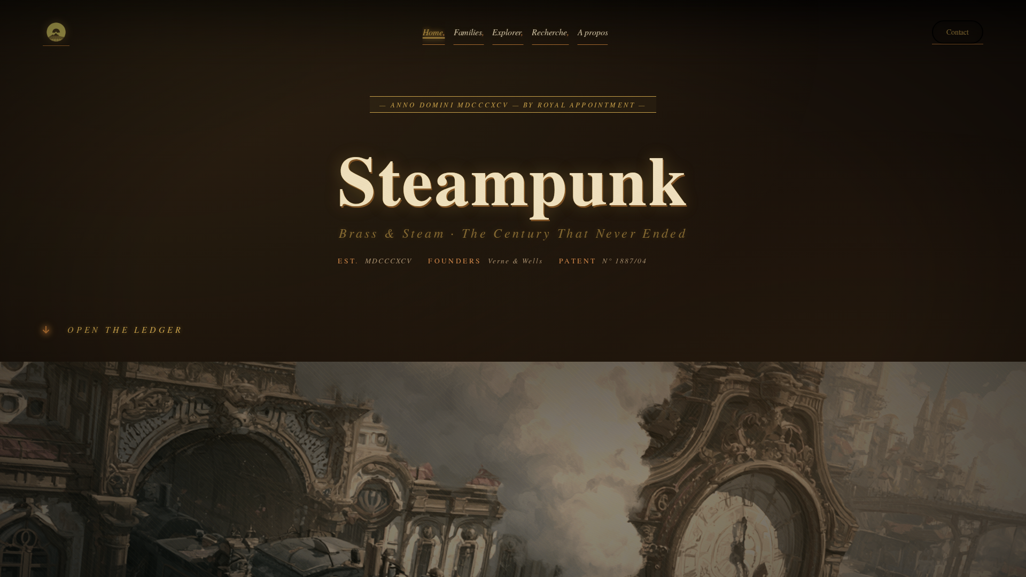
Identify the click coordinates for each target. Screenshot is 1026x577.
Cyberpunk (357, 96)
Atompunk (356, 182)
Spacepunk (449, 96)
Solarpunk (448, 131)
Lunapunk (448, 113)
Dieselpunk (357, 131)
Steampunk (357, 113)
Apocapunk (543, 131)
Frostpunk (541, 96)
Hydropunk (358, 165)
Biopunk (353, 148)
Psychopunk (544, 148)
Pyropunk (540, 113)
